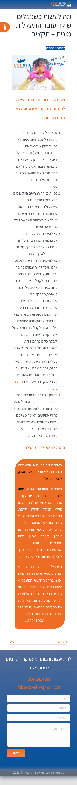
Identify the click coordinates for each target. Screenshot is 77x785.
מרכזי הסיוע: (53, 620)
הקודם (62, 641)
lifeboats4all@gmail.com (38, 687)
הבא (13, 641)
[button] (5, 27)
